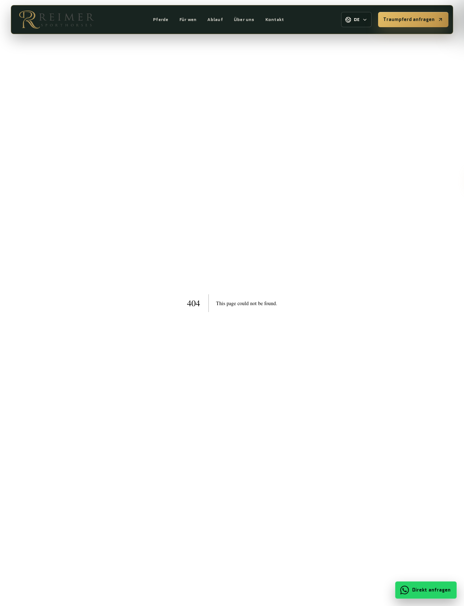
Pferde (160, 19)
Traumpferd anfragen (409, 19)
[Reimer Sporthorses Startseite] (56, 19)
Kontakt (274, 19)
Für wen (188, 19)
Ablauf (215, 19)
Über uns (244, 19)
